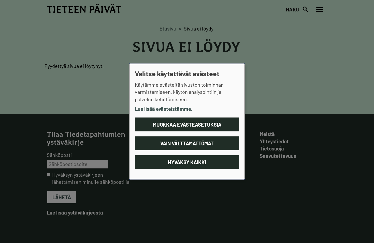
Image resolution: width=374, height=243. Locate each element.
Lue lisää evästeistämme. (163, 109)
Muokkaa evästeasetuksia (187, 124)
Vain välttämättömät (187, 143)
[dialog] (187, 121)
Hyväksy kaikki (187, 162)
